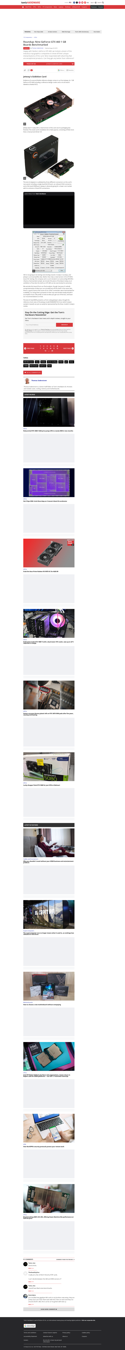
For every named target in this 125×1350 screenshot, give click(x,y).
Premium (94, 7)
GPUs (39, 7)
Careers (26, 1340)
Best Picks (28, 7)
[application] (48, 210)
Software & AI (76, 7)
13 (45, 351)
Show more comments (48, 1309)
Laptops (61, 7)
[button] (100, 2)
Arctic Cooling (52, 362)
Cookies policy (86, 1332)
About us (65, 1336)
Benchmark (34, 366)
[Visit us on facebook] (74, 3)
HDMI (26, 366)
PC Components (47, 7)
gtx (66, 362)
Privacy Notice (28, 331)
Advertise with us (48, 1336)
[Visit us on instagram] (80, 3)
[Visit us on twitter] (77, 3)
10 (50, 348)
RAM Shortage (66, 32)
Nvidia (43, 362)
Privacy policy (66, 1332)
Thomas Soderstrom (37, 48)
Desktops (67, 7)
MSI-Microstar (28, 362)
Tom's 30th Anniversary (82, 32)
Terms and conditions (30, 1332)
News (55, 7)
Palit (49, 366)
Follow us (62, 70)
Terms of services (45, 329)
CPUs (34, 7)
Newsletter (71, 70)
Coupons (84, 7)
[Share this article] (25, 70)
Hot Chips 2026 (38, 32)
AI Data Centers (52, 32)
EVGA (61, 362)
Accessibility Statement (30, 1336)
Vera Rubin (97, 32)
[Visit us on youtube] (82, 3)
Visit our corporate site (88, 1320)
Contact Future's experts (50, 1332)
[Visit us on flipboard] (85, 3)
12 (57, 348)
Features (26, 48)
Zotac (71, 362)
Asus (37, 362)
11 (54, 348)
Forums (100, 7)
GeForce (42, 366)
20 (52, 351)
